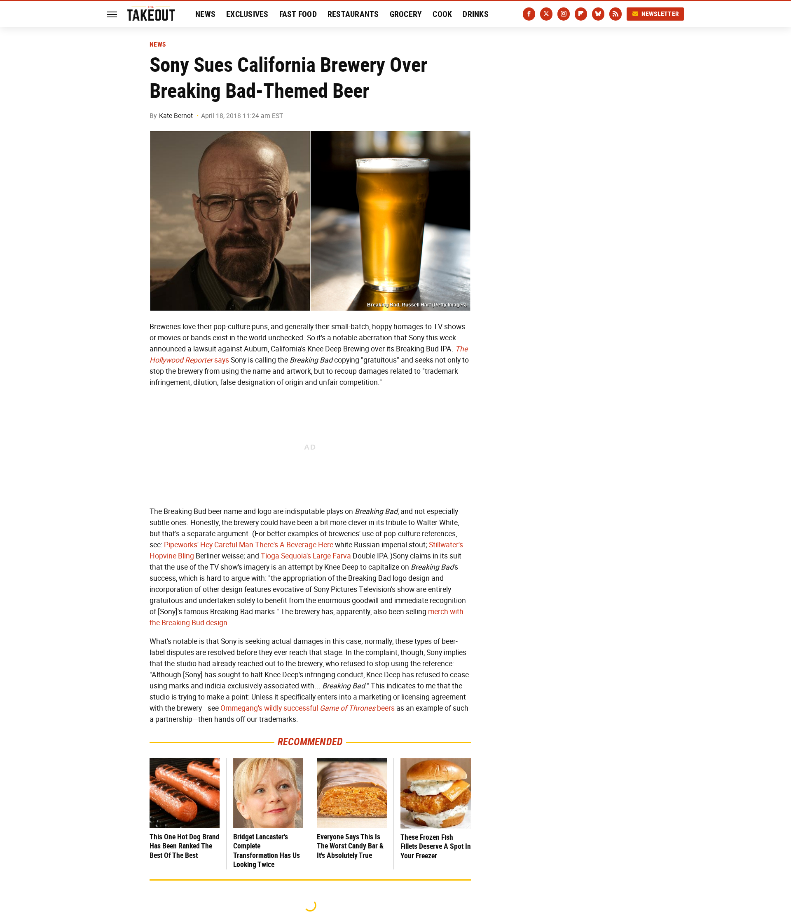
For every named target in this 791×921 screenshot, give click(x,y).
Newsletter (660, 14)
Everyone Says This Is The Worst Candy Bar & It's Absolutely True (350, 846)
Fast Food (298, 14)
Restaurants (353, 14)
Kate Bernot (176, 116)
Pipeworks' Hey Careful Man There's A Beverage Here (248, 544)
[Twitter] (546, 14)
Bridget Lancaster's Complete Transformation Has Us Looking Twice (266, 850)
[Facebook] (529, 14)
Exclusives (247, 14)
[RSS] (615, 14)
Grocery (406, 14)
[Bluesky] (598, 14)
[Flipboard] (581, 14)
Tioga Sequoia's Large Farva (306, 556)
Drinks (476, 14)
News (205, 14)
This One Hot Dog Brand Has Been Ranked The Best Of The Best (185, 846)
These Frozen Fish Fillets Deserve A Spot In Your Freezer (435, 846)
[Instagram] (563, 14)
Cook (442, 14)
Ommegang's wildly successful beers (307, 708)
